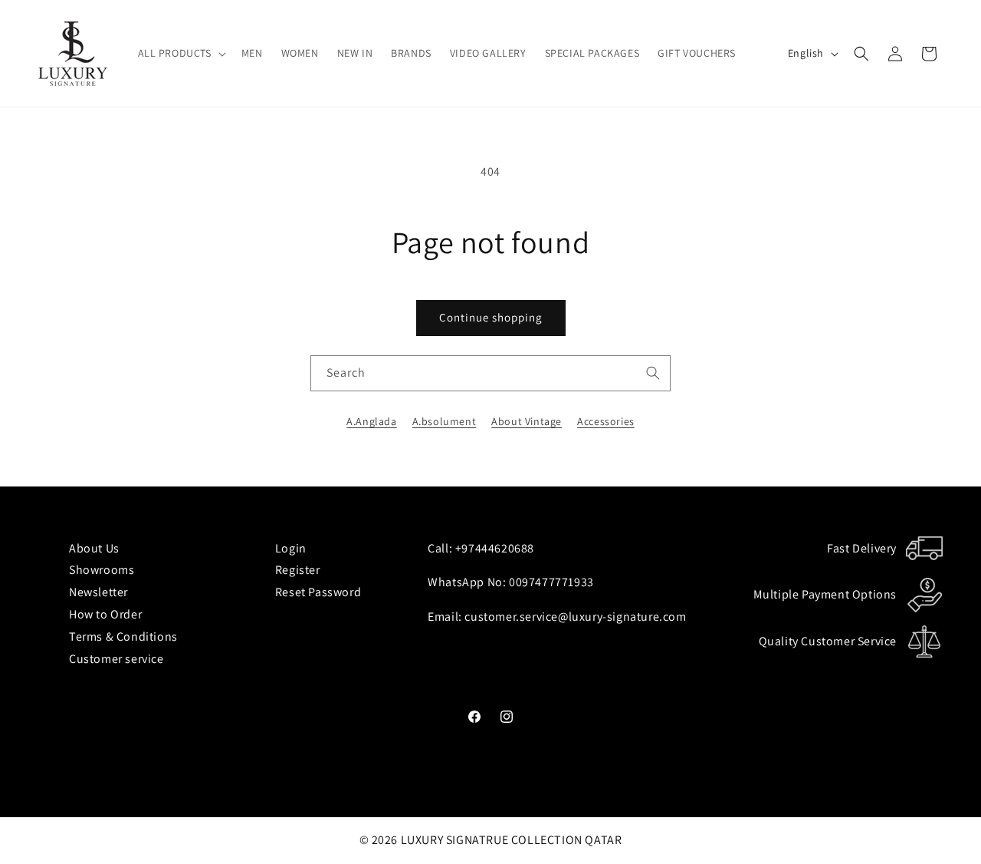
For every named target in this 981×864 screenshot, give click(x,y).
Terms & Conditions (123, 636)
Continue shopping (491, 317)
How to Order (105, 614)
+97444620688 (494, 548)
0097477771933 (551, 582)
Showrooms (101, 570)
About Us (94, 548)
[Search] (653, 373)
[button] (180, 53)
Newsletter (98, 592)
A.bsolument (444, 421)
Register (297, 570)
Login (291, 548)
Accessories (606, 421)
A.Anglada (371, 421)
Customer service (116, 659)
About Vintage (526, 421)
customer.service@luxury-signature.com (575, 616)
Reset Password (318, 592)
